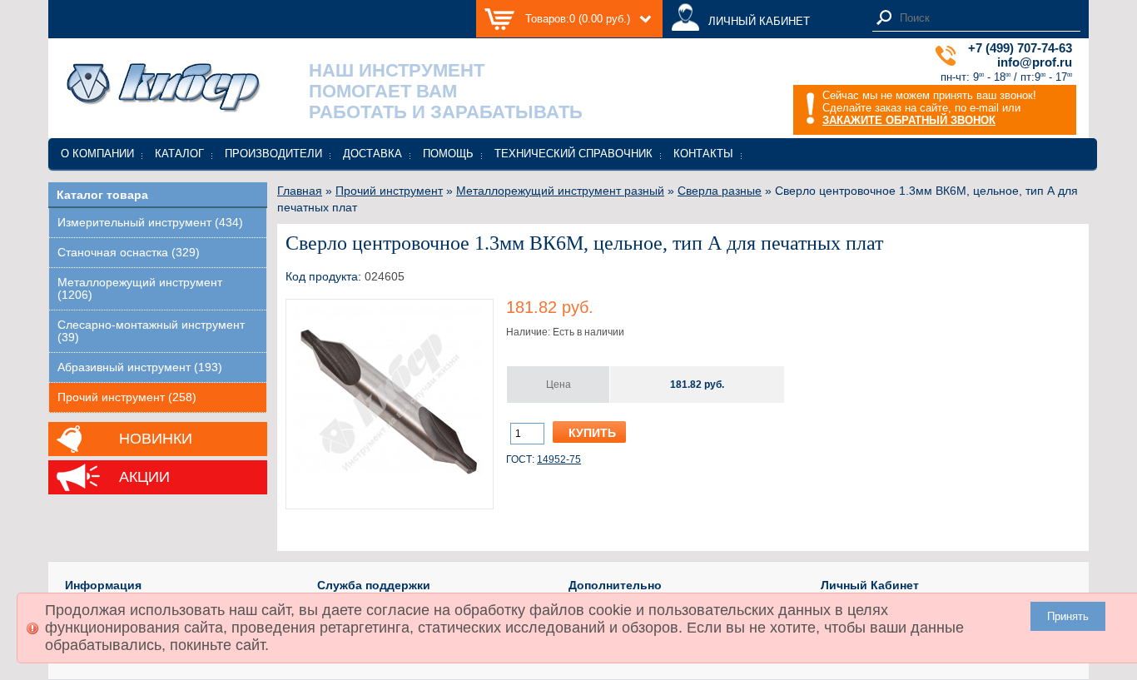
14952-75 (559, 459)
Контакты (703, 153)
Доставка (372, 153)
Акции (144, 477)
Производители (273, 153)
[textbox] (985, 17)
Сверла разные (720, 190)
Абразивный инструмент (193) (139, 367)
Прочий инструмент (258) (126, 397)
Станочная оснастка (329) (128, 252)
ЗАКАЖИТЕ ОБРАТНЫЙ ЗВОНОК (908, 120)
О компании (97, 153)
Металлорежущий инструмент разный (560, 190)
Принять (1068, 616)
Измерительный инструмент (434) (150, 222)
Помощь (448, 153)
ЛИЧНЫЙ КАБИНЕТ (759, 21)
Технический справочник (573, 153)
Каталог (179, 153)
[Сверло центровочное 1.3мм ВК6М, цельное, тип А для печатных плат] (389, 494)
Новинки (155, 438)
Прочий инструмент (389, 190)
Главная (299, 190)
